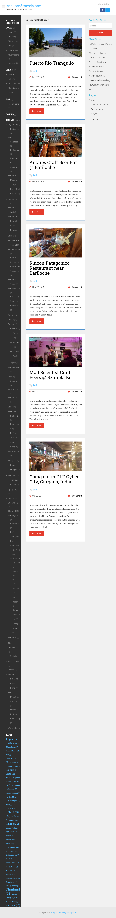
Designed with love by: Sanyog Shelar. (64, 913)
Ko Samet (14, 524)
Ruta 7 (13, 297)
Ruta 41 (13, 193)
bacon (11, 32)
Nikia (14, 351)
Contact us (93, 119)
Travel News (13, 661)
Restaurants (13, 104)
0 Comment (76, 77)
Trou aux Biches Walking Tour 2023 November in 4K (99, 85)
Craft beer (12, 83)
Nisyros (13, 329)
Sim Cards (12, 498)
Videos (11, 670)
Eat (8, 99)
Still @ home (14, 503)
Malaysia (12, 460)
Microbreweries (11, 839)
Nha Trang (15, 719)
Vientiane (14, 451)
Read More (36, 111)
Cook (9, 27)
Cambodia (12, 199)
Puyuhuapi (15, 288)
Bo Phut (16, 550)
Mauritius (12, 475)
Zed (35, 70)
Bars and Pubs (12, 751)
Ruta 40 (13, 189)
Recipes (11, 63)
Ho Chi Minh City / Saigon (14, 697)
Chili (10, 46)
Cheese (11, 37)
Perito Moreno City (13, 180)
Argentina (12, 124)
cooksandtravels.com (24, 6)
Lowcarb (12, 50)
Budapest (14, 367)
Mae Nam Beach (15, 597)
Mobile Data (13, 490)
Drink (9, 69)
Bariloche (14, 129)
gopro (10, 114)
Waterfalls (12, 728)
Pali (14, 356)
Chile (10, 236)
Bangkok (14, 515)
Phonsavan (13, 855)
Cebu (12, 656)
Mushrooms (13, 55)
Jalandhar (14, 389)
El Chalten (14, 150)
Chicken (11, 41)
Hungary (12, 363)
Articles (92, 100)
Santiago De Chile (13, 878)
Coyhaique (15, 249)
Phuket (13, 637)
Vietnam (12, 674)
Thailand (12, 511)
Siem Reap (11, 882)
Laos (10, 407)
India (10, 376)
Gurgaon (14, 381)
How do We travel (99, 104)
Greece (11, 324)
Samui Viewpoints (16, 614)
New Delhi (15, 397)
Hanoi (13, 688)
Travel (10, 120)
